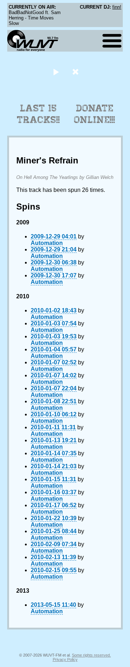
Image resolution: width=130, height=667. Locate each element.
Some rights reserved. (91, 655)
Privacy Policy (65, 659)
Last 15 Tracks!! (38, 114)
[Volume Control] (76, 71)
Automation (47, 243)
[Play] (56, 71)
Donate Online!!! (94, 114)
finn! (116, 7)
